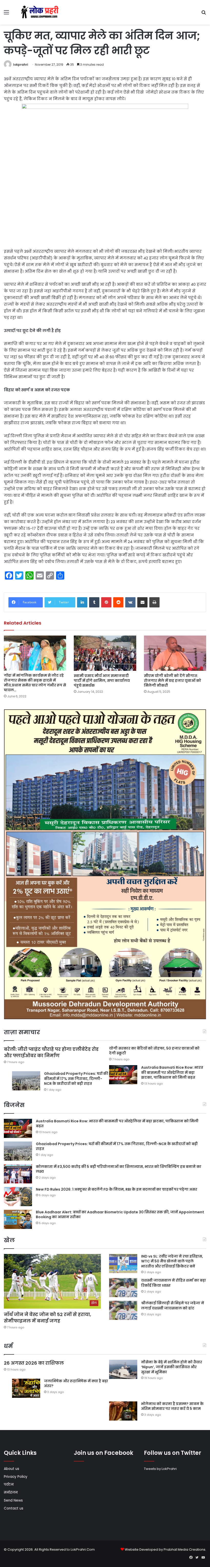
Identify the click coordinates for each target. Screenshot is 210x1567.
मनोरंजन (11, 1492)
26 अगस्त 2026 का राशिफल (34, 1363)
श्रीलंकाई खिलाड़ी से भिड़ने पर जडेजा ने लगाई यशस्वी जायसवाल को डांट (172, 1305)
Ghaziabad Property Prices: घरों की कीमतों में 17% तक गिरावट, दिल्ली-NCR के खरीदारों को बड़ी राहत (76, 1078)
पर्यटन (9, 1484)
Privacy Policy (15, 1476)
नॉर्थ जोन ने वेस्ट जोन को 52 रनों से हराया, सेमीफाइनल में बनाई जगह (47, 1317)
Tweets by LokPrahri (160, 1468)
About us (11, 1468)
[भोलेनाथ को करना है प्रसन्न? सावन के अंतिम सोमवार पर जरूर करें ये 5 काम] (123, 1411)
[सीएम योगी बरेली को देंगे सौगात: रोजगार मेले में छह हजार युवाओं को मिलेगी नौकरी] (175, 653)
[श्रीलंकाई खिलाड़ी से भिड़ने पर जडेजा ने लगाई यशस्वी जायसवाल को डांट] (123, 1310)
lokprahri (20, 64)
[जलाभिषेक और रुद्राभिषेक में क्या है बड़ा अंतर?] (26, 1388)
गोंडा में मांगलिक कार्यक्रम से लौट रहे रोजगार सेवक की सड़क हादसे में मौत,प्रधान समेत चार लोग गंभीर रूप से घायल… (35, 683)
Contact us (13, 1508)
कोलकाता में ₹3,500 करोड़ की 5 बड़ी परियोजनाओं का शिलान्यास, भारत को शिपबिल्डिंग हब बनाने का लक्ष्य (118, 1169)
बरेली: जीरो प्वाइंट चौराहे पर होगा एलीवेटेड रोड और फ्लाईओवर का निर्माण (51, 1052)
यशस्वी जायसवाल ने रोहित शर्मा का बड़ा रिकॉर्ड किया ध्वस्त (173, 1283)
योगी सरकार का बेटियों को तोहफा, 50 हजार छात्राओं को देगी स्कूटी (154, 1051)
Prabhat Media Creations (184, 1549)
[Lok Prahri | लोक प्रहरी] (41, 12)
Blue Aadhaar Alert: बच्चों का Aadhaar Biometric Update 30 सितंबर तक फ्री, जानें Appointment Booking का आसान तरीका (120, 1214)
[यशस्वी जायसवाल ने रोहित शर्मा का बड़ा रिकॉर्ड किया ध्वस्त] (123, 1287)
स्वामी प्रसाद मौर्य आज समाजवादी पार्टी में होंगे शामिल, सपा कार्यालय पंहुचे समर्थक (102, 680)
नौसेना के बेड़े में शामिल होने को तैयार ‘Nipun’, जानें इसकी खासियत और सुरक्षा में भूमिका (171, 1367)
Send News (13, 1500)
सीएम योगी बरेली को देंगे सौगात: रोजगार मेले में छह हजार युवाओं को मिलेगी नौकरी (172, 680)
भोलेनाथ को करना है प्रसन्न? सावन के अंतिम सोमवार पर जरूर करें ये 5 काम (172, 1406)
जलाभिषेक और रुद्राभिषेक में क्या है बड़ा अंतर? (76, 1383)
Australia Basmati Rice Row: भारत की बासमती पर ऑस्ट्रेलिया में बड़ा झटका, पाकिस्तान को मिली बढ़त (172, 1072)
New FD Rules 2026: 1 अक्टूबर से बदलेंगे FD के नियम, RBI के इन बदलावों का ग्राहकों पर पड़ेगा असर (116, 1189)
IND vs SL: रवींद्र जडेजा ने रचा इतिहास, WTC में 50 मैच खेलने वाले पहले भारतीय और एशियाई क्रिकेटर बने (172, 1261)
